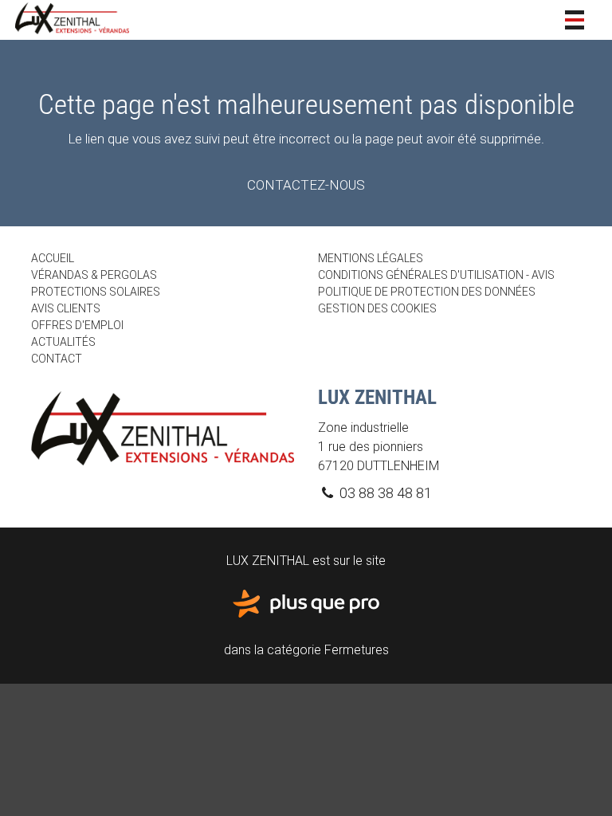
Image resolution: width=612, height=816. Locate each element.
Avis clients (65, 308)
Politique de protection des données (427, 291)
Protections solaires (95, 291)
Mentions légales (370, 258)
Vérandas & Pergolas (94, 275)
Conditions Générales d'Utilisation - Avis (436, 275)
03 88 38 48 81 (384, 492)
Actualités (63, 341)
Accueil (52, 258)
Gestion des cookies (377, 308)
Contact (56, 358)
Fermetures (356, 649)
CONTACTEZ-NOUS (306, 185)
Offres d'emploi (77, 325)
